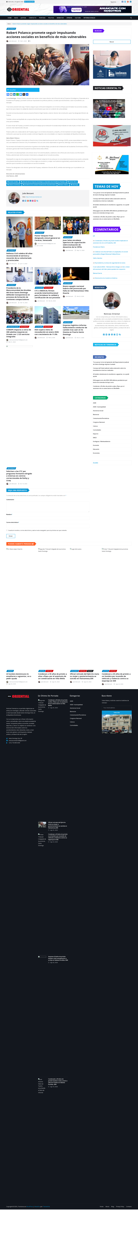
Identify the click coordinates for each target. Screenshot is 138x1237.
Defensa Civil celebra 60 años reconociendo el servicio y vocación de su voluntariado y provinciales (19, 256)
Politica (51, 18)
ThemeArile (46, 1206)
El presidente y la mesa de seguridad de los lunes (110, 263)
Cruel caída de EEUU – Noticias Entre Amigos (106, 267)
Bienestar (60, 18)
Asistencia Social (98, 411)
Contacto (32, 18)
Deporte (95, 434)
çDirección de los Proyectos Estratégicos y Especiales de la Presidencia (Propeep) (43, 182)
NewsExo (37, 1206)
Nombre (9, 514)
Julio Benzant (13, 41)
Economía (96, 445)
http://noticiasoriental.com (34, 197)
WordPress (30, 1206)
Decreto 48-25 (73, 182)
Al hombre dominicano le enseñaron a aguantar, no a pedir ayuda (18, 676)
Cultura (78, 18)
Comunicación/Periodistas (101, 418)
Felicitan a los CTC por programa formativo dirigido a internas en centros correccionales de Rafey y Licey (19, 476)
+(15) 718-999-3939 (14, 743)
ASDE (94, 403)
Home (10, 18)
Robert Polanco (64, 184)
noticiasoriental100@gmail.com (46, 243)
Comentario (10, 499)
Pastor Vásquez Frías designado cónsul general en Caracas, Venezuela (47, 237)
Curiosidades (97, 430)
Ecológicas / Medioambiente (101, 441)
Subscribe (117, 712)
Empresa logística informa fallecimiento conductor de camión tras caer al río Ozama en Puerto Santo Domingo (75, 329)
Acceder (95, 463)
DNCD (95, 438)
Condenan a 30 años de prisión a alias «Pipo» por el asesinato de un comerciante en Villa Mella (52, 676)
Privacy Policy (120, 1206)
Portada (42, 18)
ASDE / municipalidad (99, 407)
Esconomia (96, 453)
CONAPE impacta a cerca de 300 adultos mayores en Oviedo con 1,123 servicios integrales (18, 333)
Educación (96, 449)
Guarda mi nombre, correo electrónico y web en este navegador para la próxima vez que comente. (37, 530)
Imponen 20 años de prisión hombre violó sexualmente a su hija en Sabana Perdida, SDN (58, 958)
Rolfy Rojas (75, 184)
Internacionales (89, 18)
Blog (16, 18)
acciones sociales (13, 182)
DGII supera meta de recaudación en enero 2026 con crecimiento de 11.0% (47, 331)
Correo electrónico (12, 522)
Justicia (23, 18)
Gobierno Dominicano (14, 184)
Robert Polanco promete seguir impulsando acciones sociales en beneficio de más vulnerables (40, 24)
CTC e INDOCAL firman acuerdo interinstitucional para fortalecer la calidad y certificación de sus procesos (47, 294)
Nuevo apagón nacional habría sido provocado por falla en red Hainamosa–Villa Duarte (76, 289)
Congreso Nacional (99, 422)
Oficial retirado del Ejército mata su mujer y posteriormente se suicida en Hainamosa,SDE (84, 676)
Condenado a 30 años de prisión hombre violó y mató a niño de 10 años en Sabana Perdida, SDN (57, 1081)
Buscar (98, 30)
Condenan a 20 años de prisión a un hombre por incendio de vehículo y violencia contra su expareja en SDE (116, 677)
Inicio (9, 24)
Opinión (69, 18)
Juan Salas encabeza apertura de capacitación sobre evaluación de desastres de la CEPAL (74, 243)
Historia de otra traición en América (106, 278)
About (107, 1206)
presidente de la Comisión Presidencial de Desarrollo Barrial (40, 184)
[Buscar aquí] (131, 18)
